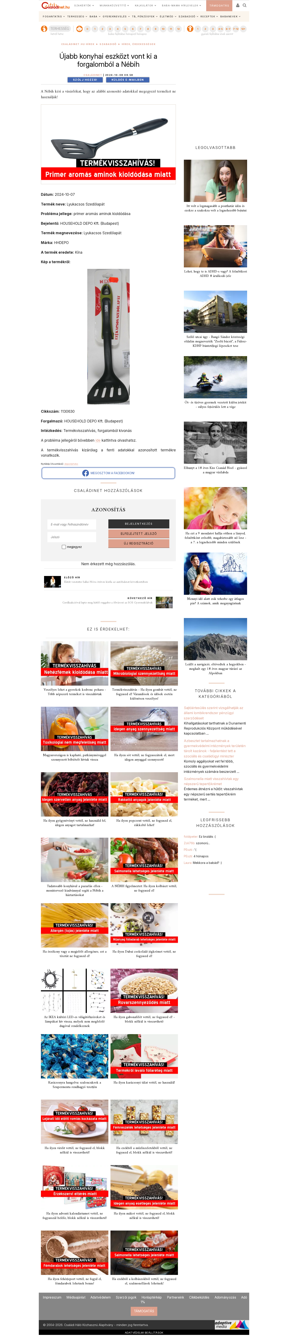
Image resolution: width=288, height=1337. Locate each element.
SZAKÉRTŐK (82, 5)
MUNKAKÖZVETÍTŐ (113, 5)
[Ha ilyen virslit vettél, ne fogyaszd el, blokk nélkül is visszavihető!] (74, 1122)
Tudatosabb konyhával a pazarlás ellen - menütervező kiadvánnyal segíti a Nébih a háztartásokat (74, 890)
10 (163, 28)
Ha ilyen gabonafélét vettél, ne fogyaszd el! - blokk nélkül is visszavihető (144, 1019)
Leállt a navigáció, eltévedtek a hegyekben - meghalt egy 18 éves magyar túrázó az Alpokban (215, 669)
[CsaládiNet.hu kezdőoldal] (56, 5)
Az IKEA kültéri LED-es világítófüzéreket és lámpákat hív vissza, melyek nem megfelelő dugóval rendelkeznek (74, 1021)
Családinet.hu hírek (78, 44)
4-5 (220, 28)
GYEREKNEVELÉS (115, 16)
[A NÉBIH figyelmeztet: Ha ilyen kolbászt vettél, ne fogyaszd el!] (144, 860)
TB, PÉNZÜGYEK (143, 16)
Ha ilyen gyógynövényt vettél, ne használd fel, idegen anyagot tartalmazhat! (74, 823)
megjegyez (74, 547)
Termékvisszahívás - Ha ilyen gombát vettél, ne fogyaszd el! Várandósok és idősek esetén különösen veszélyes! (144, 694)
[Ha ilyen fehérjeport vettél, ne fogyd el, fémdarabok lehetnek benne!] (74, 1253)
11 (171, 28)
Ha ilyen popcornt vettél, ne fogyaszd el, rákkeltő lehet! (144, 823)
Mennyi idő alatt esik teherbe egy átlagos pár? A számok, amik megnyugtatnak (215, 601)
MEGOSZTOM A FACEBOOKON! (112, 473)
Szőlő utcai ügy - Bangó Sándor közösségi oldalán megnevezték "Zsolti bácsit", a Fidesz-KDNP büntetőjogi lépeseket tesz (215, 341)
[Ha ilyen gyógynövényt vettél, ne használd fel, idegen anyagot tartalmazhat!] (74, 794)
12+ (243, 28)
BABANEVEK (229, 16)
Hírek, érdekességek (139, 44)
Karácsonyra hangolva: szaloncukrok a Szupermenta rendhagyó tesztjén (74, 1085)
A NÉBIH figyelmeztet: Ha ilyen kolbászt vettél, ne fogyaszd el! (144, 888)
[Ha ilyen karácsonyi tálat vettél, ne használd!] (144, 1056)
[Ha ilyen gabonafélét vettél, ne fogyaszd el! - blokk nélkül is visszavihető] (144, 991)
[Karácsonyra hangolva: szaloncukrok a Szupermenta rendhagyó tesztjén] (74, 1056)
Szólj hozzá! (85, 79)
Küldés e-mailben (128, 79)
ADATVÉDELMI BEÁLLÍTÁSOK (144, 1332)
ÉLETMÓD (167, 16)
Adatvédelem (100, 1297)
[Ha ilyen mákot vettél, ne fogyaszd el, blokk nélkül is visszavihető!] (144, 1187)
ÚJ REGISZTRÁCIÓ (139, 543)
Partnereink (175, 1297)
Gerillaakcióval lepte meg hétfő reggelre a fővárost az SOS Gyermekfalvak (107, 602)
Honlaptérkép (151, 1297)
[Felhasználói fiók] (237, 4)
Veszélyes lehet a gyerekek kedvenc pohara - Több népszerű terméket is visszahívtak (75, 692)
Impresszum (52, 1297)
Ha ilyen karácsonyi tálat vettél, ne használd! (144, 1083)
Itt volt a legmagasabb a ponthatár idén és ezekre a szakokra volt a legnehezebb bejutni (215, 208)
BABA (94, 16)
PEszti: (190, 849)
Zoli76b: (197, 843)
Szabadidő (108, 44)
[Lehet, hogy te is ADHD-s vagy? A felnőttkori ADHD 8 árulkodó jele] (215, 246)
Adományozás (225, 1297)
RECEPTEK (208, 16)
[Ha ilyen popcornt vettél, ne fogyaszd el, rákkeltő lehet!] (144, 794)
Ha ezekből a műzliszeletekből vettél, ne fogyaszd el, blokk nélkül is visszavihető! (144, 1150)
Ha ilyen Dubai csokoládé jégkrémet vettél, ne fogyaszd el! (144, 954)
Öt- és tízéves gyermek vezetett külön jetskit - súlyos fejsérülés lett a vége (215, 405)
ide (98, 440)
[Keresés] (245, 4)
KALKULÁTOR (144, 5)
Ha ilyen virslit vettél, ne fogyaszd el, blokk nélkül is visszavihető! (75, 1150)
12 (178, 28)
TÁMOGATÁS (219, 5)
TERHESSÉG (76, 16)
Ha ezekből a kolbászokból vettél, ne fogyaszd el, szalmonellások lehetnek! (144, 1281)
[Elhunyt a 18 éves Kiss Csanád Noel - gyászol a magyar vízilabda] (215, 443)
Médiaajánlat (75, 1297)
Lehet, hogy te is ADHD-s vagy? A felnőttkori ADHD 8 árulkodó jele (215, 274)
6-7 (228, 28)
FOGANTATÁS (52, 16)
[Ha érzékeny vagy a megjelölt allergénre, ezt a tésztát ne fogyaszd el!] (74, 925)
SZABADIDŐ (187, 16)
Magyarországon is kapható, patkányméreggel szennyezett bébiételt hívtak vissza (74, 757)
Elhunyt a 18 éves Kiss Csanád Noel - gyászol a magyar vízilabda (215, 470)
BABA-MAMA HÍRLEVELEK (180, 5)
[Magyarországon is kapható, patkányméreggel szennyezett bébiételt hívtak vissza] (74, 729)
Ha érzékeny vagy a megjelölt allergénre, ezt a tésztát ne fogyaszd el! (74, 954)
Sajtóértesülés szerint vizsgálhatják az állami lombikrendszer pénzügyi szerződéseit (213, 713)
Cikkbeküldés (199, 1297)
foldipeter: (200, 836)
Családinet (92, 75)
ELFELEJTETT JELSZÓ (139, 533)
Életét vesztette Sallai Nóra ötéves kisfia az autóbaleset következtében (106, 582)
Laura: (203, 863)
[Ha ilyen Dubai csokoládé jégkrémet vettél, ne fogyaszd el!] (144, 925)
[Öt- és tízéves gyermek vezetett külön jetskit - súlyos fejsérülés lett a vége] (215, 377)
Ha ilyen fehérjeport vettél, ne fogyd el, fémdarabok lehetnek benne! (75, 1281)
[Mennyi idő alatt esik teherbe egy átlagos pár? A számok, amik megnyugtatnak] (215, 574)
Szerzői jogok (126, 1297)
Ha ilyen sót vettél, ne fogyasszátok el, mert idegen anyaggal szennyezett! (144, 757)
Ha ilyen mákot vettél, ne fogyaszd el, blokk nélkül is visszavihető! (144, 1216)
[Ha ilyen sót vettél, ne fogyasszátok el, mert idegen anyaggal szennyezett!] (144, 729)
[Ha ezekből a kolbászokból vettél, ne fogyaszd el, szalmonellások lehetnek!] (144, 1253)
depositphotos (71, 464)
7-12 (235, 28)
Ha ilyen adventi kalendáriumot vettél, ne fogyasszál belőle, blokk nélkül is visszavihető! (75, 1216)
